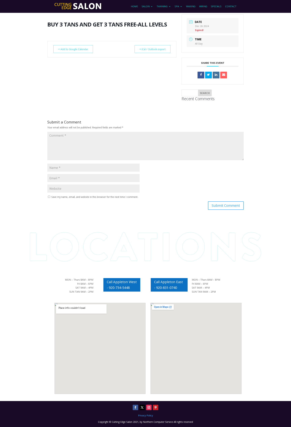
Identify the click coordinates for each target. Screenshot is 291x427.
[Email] (223, 75)
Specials (216, 6)
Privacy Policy (145, 415)
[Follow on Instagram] (149, 407)
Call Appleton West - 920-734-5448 (122, 285)
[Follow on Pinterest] (155, 407)
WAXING (190, 6)
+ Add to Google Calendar (73, 49)
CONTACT (230, 6)
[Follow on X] (142, 407)
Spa (177, 6)
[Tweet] (208, 75)
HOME (134, 6)
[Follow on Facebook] (135, 407)
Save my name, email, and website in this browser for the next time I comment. (94, 196)
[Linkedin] (216, 75)
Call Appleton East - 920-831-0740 (168, 285)
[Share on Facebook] (201, 75)
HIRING (203, 6)
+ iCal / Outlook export (152, 49)
